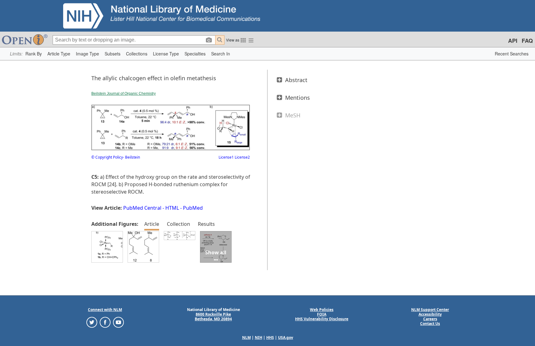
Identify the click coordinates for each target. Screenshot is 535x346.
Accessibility (430, 314)
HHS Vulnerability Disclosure (321, 319)
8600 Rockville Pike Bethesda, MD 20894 (213, 317)
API (512, 41)
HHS (270, 337)
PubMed (193, 207)
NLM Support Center (430, 309)
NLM (246, 337)
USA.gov (285, 337)
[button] (33, 53)
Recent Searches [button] (511, 53)
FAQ (527, 41)
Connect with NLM (105, 309)
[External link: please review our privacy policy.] (91, 322)
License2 (242, 157)
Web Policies (321, 309)
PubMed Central (142, 207)
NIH (258, 337)
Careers (430, 319)
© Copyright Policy (107, 157)
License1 (226, 157)
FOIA (321, 314)
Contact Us (430, 323)
